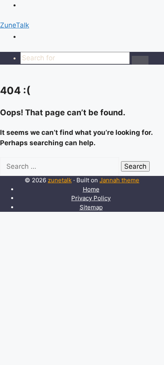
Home (91, 189)
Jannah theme (119, 180)
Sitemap (91, 207)
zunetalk (60, 180)
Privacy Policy (91, 198)
